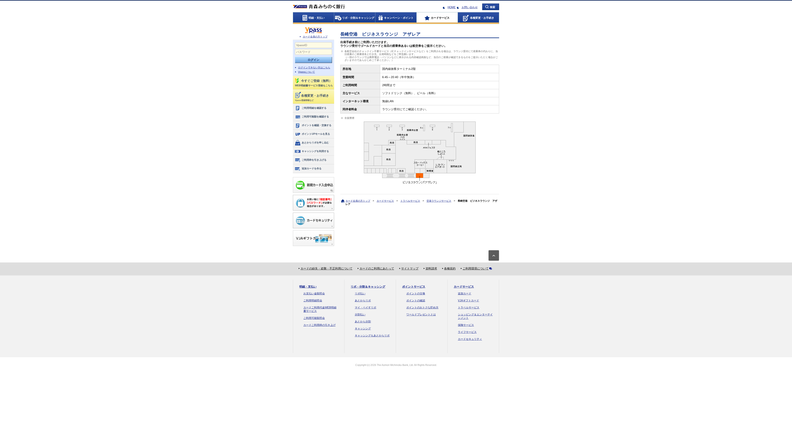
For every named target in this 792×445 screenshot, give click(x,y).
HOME (452, 7)
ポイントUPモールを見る (316, 133)
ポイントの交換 (415, 293)
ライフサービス (467, 332)
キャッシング (363, 328)
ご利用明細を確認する (314, 108)
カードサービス (385, 200)
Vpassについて (306, 71)
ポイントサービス (413, 286)
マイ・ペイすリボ (365, 307)
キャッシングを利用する (315, 151)
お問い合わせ (470, 7)
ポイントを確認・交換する (316, 125)
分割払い (360, 314)
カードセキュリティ (470, 339)
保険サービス (466, 325)
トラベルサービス (410, 200)
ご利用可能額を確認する (315, 116)
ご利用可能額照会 (314, 318)
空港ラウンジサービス (439, 200)
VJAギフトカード (468, 300)
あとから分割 (363, 321)
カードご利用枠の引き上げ (319, 325)
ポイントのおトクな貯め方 (422, 307)
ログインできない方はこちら (314, 67)
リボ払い (360, 293)
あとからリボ (363, 300)
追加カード (464, 293)
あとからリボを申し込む (315, 142)
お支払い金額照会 (314, 293)
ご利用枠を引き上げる (314, 159)
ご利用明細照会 (312, 300)
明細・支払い (308, 286)
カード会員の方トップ (315, 36)
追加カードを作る (312, 168)
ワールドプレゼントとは (421, 314)
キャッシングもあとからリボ (372, 335)
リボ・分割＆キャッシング (368, 286)
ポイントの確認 (415, 300)
